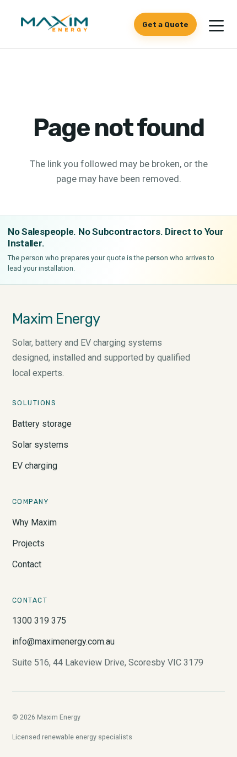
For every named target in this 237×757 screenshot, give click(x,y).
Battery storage (42, 423)
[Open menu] (216, 25)
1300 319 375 (39, 620)
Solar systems (40, 444)
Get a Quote (165, 24)
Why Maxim (34, 522)
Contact (26, 564)
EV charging (34, 465)
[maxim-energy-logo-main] (54, 24)
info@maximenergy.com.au (63, 641)
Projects (28, 543)
